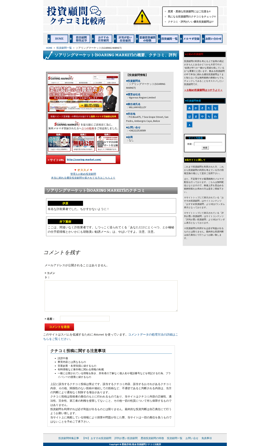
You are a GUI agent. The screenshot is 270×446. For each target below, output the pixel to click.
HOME (49, 47)
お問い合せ (192, 438)
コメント (50, 275)
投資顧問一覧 (64, 47)
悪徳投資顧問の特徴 (152, 438)
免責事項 (206, 438)
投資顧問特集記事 (68, 438)
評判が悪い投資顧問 (126, 438)
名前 (49, 318)
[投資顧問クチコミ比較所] (100, 15)
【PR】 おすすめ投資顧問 (96, 438)
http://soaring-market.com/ (84, 159)
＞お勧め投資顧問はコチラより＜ (203, 90)
